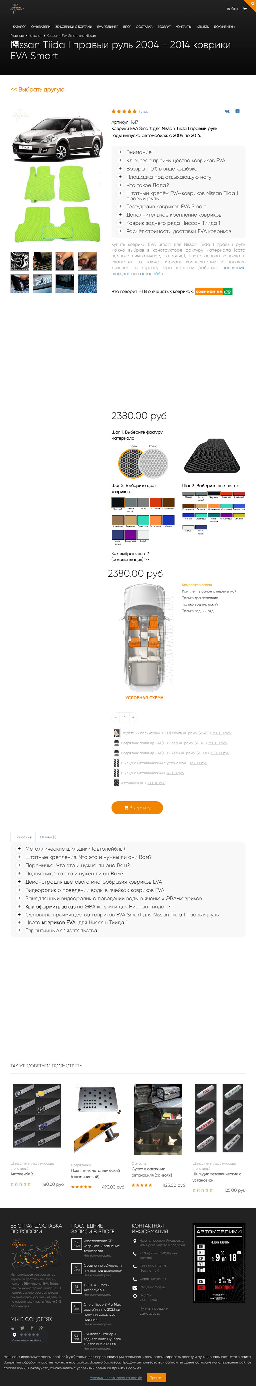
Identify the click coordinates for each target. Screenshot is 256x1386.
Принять (156, 1378)
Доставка (144, 27)
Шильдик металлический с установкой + (163, 763)
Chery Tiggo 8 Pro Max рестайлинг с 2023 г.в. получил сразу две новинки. (102, 1311)
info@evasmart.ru (152, 1287)
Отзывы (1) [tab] (48, 837)
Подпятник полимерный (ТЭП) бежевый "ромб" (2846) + (176, 733)
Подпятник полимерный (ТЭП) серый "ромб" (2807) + (173, 743)
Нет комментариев (97, 1255)
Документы (223, 27)
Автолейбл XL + (142, 783)
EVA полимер (107, 27)
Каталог (19, 27)
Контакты (184, 27)
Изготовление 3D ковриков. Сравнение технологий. (102, 1246)
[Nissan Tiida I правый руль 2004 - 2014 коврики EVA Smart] (57, 177)
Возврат (164, 27)
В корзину (139, 807)
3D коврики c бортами (74, 27)
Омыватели (40, 27)
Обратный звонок (153, 1279)
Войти (232, 9)
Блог (127, 27)
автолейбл (151, 273)
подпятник (233, 267)
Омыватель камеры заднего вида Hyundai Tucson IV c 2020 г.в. (102, 1339)
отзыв (143, 111)
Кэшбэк (202, 27)
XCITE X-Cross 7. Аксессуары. (97, 1287)
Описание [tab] (23, 837)
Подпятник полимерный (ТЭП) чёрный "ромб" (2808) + (174, 753)
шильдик (121, 273)
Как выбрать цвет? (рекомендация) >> (130, 556)
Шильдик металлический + (152, 773)
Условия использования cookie (116, 1378)
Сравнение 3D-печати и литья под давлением (103, 1267)
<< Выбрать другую (37, 89)
